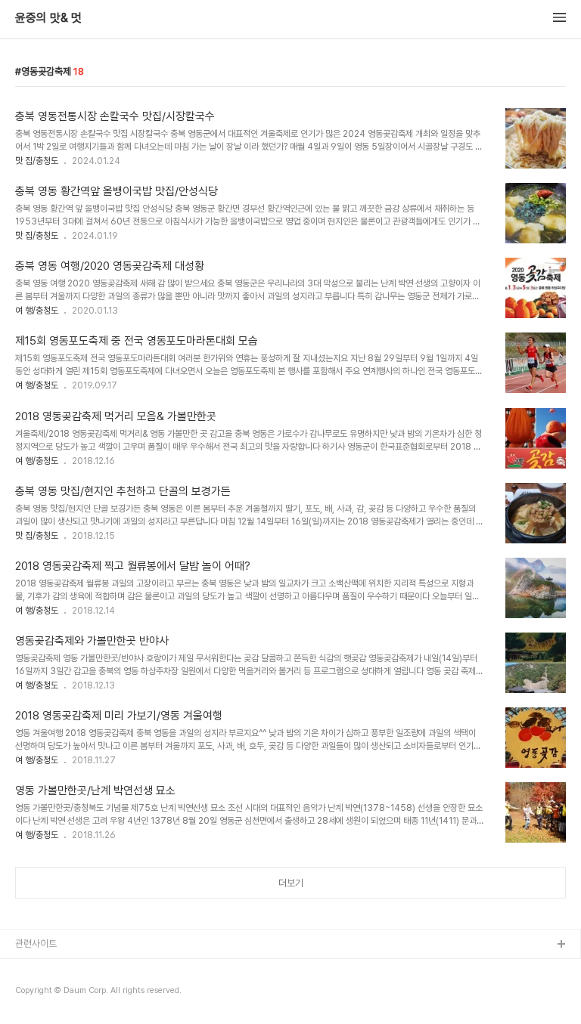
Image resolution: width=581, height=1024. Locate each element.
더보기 (290, 883)
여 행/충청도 (36, 310)
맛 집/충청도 (36, 161)
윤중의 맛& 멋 (48, 18)
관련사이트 (36, 943)
